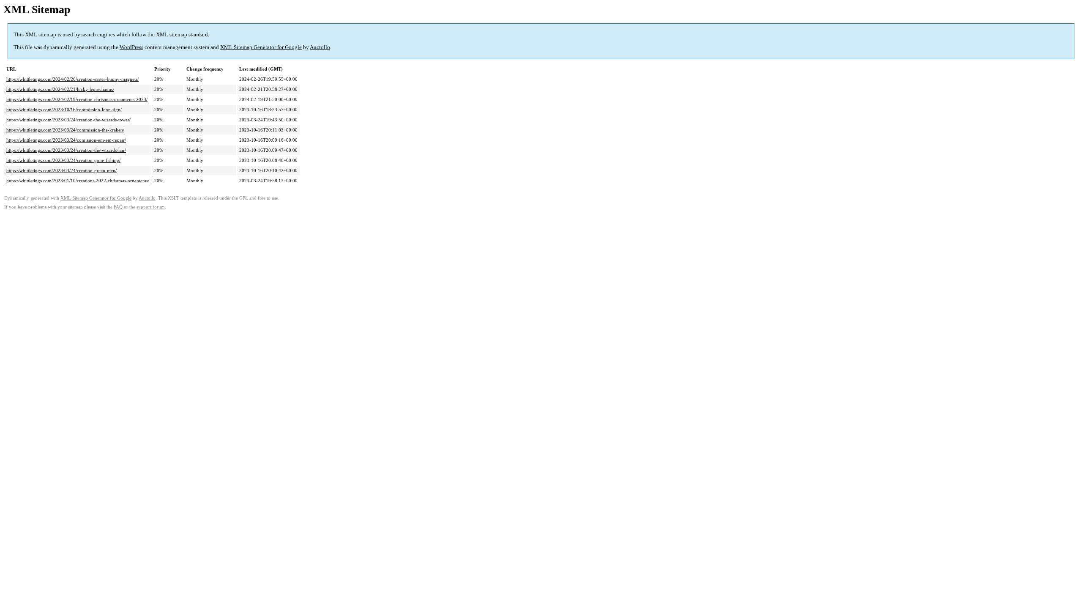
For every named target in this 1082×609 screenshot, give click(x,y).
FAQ (118, 207)
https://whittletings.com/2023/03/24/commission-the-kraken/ (65, 129)
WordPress (131, 47)
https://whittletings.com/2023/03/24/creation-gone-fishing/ (63, 160)
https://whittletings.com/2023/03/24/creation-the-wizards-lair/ (66, 150)
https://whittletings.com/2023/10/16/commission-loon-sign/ (64, 109)
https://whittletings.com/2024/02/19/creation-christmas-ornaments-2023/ (77, 99)
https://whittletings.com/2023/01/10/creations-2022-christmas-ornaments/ (77, 180)
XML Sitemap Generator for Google (261, 47)
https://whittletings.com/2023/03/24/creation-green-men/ (61, 170)
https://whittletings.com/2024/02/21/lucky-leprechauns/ (60, 89)
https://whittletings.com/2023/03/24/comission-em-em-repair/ (66, 140)
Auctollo (320, 47)
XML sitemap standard (182, 34)
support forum (151, 207)
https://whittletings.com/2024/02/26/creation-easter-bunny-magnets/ (72, 79)
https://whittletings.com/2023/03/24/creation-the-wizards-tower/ (68, 119)
